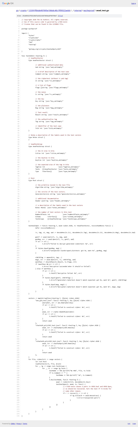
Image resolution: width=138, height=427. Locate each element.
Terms (25, 424)
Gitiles (13, 424)
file (60, 16)
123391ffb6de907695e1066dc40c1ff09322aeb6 (49, 10)
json (134, 424)
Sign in (133, 3)
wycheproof (88, 10)
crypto (23, 10)
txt (129, 424)
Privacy (18, 424)
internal (78, 10)
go (17, 10)
